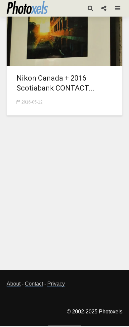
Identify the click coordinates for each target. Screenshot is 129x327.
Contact (34, 284)
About (14, 284)
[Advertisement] (64, 196)
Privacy (56, 284)
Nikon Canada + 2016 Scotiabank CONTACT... (55, 83)
